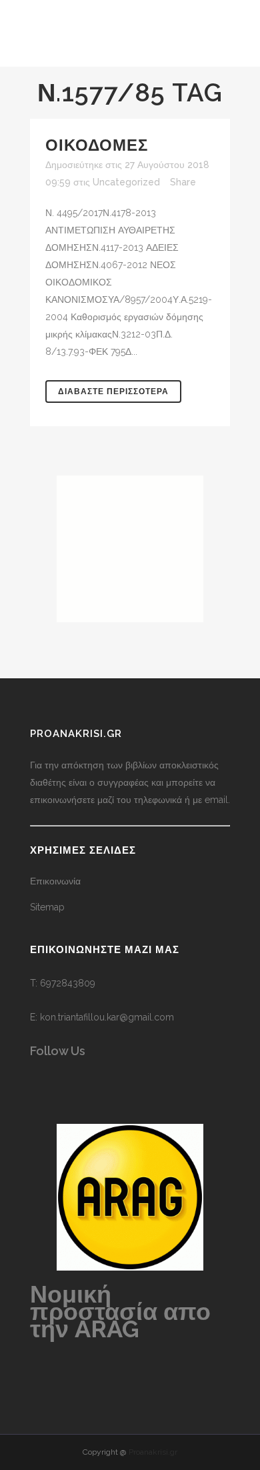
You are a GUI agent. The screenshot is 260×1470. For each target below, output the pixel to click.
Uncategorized (126, 182)
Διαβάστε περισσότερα (113, 391)
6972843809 (67, 983)
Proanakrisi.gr (153, 1452)
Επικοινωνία (55, 881)
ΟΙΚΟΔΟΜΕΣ (96, 145)
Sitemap (47, 907)
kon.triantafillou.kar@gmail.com (107, 1017)
